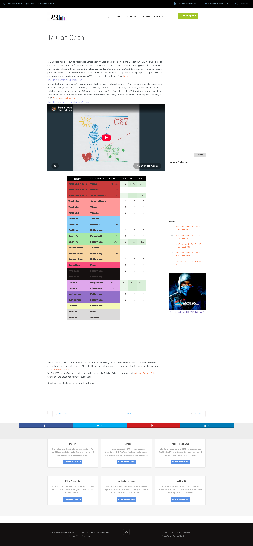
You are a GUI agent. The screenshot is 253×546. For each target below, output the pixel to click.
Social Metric (97, 178)
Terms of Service (179, 536)
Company (145, 16)
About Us (158, 16)
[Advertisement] (106, 342)
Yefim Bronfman (126, 481)
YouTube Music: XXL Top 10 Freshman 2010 (188, 236)
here (125, 76)
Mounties (126, 444)
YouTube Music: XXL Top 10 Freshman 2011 (188, 228)
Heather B (180, 481)
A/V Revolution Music (187, 3)
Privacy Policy (167, 536)
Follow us (244, 3)
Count (112, 178)
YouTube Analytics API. (58, 369)
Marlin (72, 444)
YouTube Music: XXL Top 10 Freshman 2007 (188, 254)
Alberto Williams (180, 444)
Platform (76, 178)
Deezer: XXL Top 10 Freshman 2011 (190, 262)
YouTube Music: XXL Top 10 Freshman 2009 (188, 245)
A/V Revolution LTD (168, 532)
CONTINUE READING (72, 462)
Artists (50, 43)
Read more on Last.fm (64, 98)
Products (131, 16)
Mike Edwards (72, 481)
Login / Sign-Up (114, 16)
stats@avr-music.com (218, 3)
